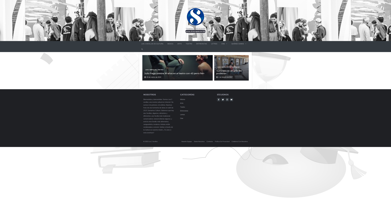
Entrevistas (184, 111)
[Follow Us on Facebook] (218, 99)
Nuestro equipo (187, 141)
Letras (182, 115)
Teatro (182, 107)
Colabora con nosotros (240, 141)
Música (182, 99)
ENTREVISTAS (201, 44)
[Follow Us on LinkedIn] (231, 99)
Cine (181, 118)
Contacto (210, 141)
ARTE (179, 44)
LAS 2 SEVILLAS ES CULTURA (152, 44)
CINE (223, 44)
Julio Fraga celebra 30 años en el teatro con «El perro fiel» (174, 73)
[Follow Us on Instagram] (227, 99)
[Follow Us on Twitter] (223, 99)
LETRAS (214, 44)
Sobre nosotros (199, 141)
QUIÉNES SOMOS (237, 44)
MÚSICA (170, 44)
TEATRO (189, 44)
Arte (181, 103)
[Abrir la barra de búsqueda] (142, 49)
